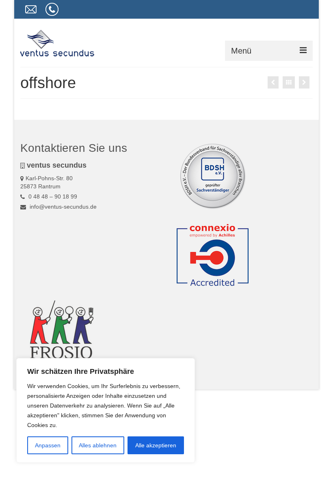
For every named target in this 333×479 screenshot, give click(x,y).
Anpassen (48, 445)
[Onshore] (273, 82)
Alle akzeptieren (155, 445)
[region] (105, 410)
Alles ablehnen (98, 445)
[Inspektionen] (304, 82)
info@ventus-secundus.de (62, 206)
